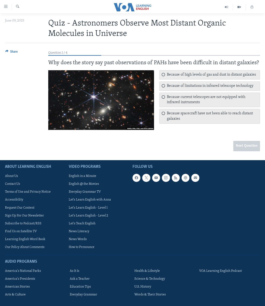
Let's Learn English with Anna (90, 199)
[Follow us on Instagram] (166, 178)
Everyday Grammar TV (85, 192)
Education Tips (80, 286)
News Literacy (79, 231)
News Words (78, 239)
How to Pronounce (81, 247)
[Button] (11, 53)
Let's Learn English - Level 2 (88, 215)
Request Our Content (19, 207)
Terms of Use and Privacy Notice (28, 192)
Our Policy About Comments (25, 247)
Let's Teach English (82, 223)
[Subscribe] (195, 178)
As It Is (74, 271)
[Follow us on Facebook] (136, 178)
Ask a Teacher (80, 279)
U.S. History (142, 286)
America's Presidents (20, 279)
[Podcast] (185, 178)
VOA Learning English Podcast (220, 271)
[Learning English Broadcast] (226, 7)
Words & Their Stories (150, 294)
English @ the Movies (84, 184)
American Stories (17, 286)
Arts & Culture (15, 294)
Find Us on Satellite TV (21, 231)
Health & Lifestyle (147, 271)
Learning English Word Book (25, 239)
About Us (11, 176)
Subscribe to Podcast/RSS (23, 223)
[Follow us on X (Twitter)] (146, 178)
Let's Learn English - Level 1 (88, 207)
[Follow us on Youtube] (156, 178)
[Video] (239, 7)
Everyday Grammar (83, 294)
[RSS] (176, 178)
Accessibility (14, 199)
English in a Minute (82, 176)
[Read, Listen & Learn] (252, 7)
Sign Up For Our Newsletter (24, 215)
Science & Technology (149, 279)
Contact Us (12, 184)
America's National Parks (23, 271)
